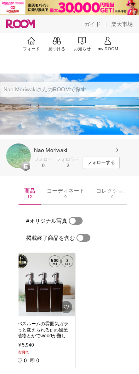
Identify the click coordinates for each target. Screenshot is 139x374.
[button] (18, 155)
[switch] (76, 221)
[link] (44, 284)
